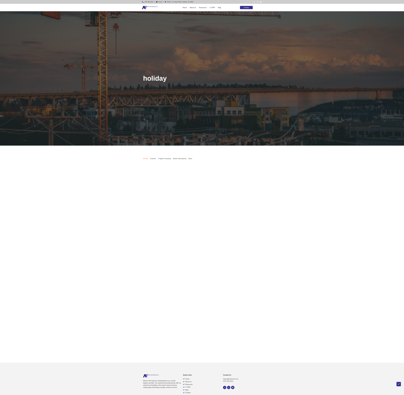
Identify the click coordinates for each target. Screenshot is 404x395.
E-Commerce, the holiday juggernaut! (163, 245)
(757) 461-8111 (228, 381)
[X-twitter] (257, 2)
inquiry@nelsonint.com (230, 379)
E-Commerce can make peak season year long (168, 339)
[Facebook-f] (254, 2)
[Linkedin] (260, 2)
